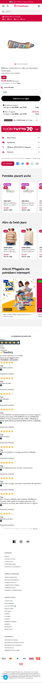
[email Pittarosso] (28, 541)
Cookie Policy (9, 648)
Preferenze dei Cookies (12, 650)
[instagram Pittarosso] (21, 541)
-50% (5, 188)
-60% (4, 77)
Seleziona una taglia (21, 99)
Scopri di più (36, 158)
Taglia (5, 92)
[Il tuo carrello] (39, 6)
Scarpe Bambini (30, 158)
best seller (7, 185)
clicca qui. (35, 528)
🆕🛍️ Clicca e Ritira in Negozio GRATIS (21, 2)
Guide (6, 281)
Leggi (37, 129)
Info (19, 83)
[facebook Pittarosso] (14, 541)
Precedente (4, 360)
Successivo (13, 360)
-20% (23, 188)
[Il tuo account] (8, 6)
